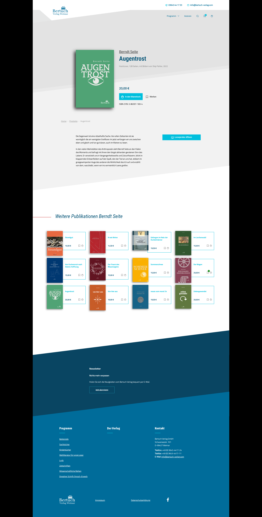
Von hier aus (113, 291)
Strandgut (69, 237)
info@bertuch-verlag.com (172, 457)
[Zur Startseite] (60, 11)
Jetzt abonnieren (102, 390)
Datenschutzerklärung (140, 500)
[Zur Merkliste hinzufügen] (79, 246)
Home (63, 121)
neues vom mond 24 (159, 291)
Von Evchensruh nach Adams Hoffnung (73, 265)
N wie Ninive (113, 237)
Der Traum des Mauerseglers (113, 265)
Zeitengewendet (200, 291)
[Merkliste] (205, 16)
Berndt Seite (128, 51)
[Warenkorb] (212, 16)
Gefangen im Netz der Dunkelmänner (159, 238)
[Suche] (197, 16)
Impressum (100, 500)
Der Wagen (198, 264)
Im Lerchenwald (200, 237)
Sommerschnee (157, 264)
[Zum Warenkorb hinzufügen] (82, 246)
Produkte (73, 121)
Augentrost (69, 291)
